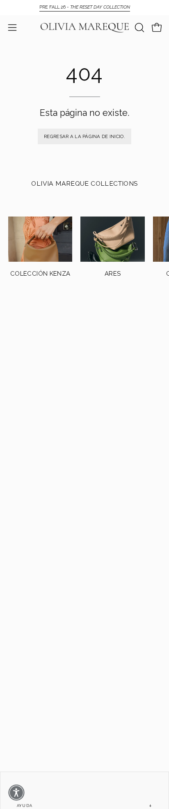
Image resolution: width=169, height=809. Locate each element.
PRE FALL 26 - (84, 7)
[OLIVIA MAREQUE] (85, 27)
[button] (138, 27)
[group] (84, 7)
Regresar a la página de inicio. (84, 136)
